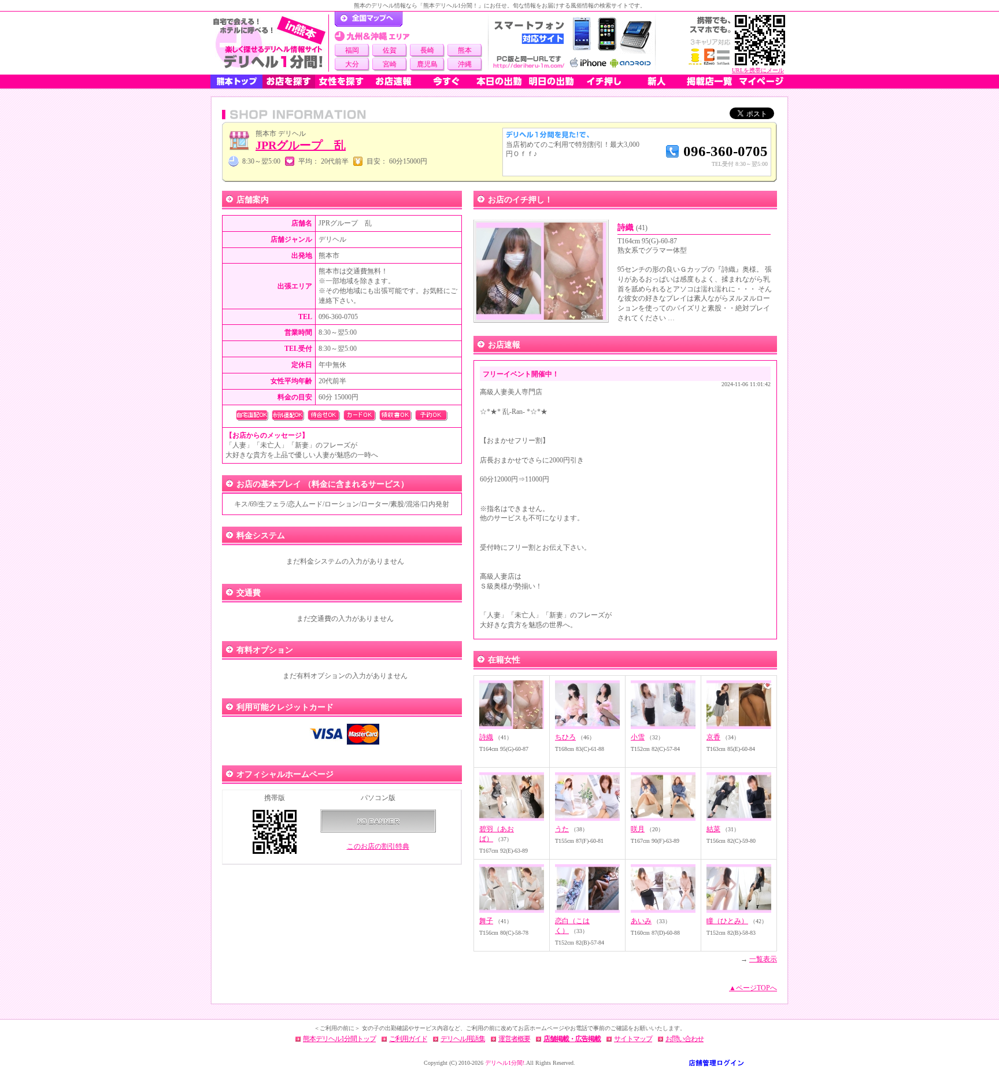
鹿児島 (427, 64)
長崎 (427, 50)
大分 (352, 64)
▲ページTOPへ (753, 988)
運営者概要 (514, 1039)
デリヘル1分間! (504, 1063)
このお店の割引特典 (378, 846)
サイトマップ (633, 1039)
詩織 (632, 227)
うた (562, 829)
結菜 (713, 829)
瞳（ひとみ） (727, 921)
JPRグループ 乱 (301, 145)
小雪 (638, 737)
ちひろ (565, 737)
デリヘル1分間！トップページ (368, 19)
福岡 (352, 50)
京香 (713, 737)
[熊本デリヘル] (269, 43)
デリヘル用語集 (463, 1039)
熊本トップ (236, 81)
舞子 (486, 921)
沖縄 (465, 64)
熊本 (465, 50)
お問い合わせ (684, 1039)
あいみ (641, 921)
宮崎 (390, 64)
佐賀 (390, 50)
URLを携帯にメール (758, 70)
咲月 (638, 829)
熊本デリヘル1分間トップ (339, 1039)
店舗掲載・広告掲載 (572, 1039)
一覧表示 (763, 959)
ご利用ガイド (408, 1039)
